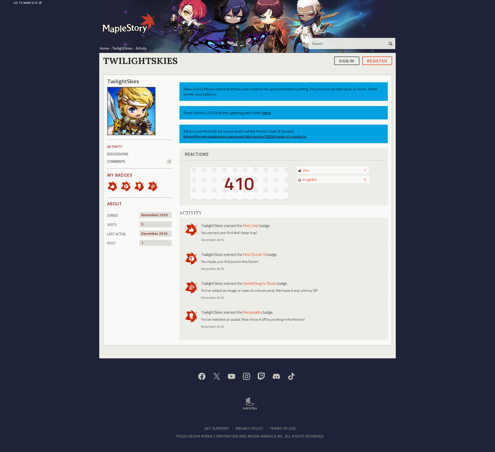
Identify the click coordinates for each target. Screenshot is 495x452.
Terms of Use (283, 428)
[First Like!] (114, 186)
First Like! (251, 226)
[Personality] (140, 186)
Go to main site (26, 3)
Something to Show (259, 283)
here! (266, 112)
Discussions (117, 154)
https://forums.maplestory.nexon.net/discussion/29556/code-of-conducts (245, 136)
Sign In (346, 61)
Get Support (216, 428)
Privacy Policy (249, 428)
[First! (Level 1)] (127, 186)
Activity (114, 146)
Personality (252, 312)
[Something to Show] (154, 186)
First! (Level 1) (254, 254)
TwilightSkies (212, 226)
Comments (138, 161)
